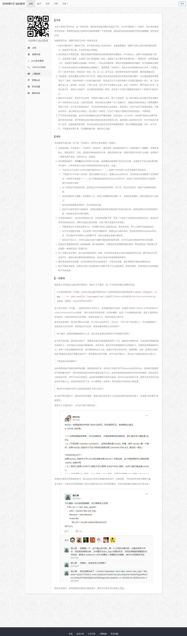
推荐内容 (36, 54)
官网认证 (36, 80)
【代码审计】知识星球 (13, 3)
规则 (58, 136)
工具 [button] (64, 3)
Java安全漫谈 (37, 60)
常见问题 (36, 86)
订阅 (56, 3)
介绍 (31, 3)
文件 (48, 3)
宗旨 (58, 20)
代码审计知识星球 (38, 40)
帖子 (39, 3)
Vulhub (86, 244)
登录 (182, 3)
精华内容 (36, 93)
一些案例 (60, 278)
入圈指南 (36, 73)
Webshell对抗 (39, 67)
